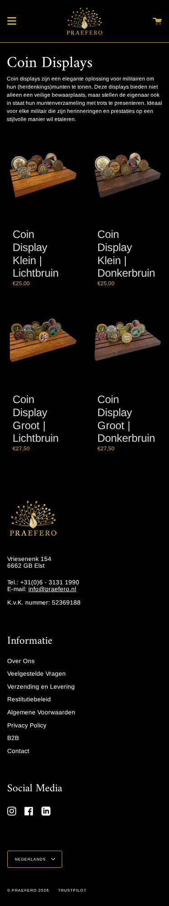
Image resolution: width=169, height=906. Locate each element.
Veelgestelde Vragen (36, 673)
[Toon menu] (11, 21)
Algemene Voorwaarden (41, 712)
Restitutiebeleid (29, 699)
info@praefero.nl (52, 589)
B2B (13, 738)
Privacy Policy (26, 725)
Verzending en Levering (41, 686)
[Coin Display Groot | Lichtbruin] (42, 342)
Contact (18, 751)
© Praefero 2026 (28, 890)
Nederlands (31, 859)
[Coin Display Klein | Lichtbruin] (42, 177)
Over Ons (21, 661)
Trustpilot (72, 890)
